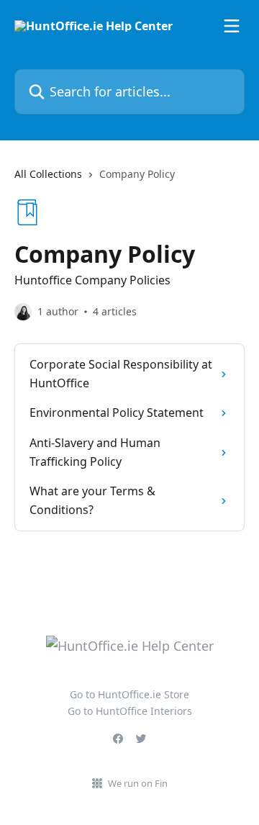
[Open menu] (232, 26)
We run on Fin (138, 783)
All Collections (48, 174)
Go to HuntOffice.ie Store (129, 694)
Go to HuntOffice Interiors (130, 711)
